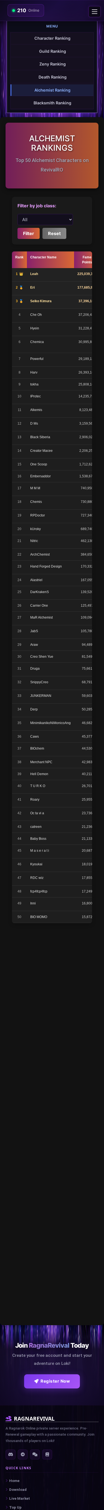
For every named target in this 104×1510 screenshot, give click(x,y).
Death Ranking (53, 77)
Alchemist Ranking (52, 90)
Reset (54, 233)
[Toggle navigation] (94, 11)
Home (14, 1481)
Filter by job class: (36, 205)
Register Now (55, 1381)
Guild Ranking (52, 51)
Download (18, 1490)
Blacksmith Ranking (52, 102)
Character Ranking (52, 38)
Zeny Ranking (52, 64)
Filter (28, 233)
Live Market (19, 1498)
